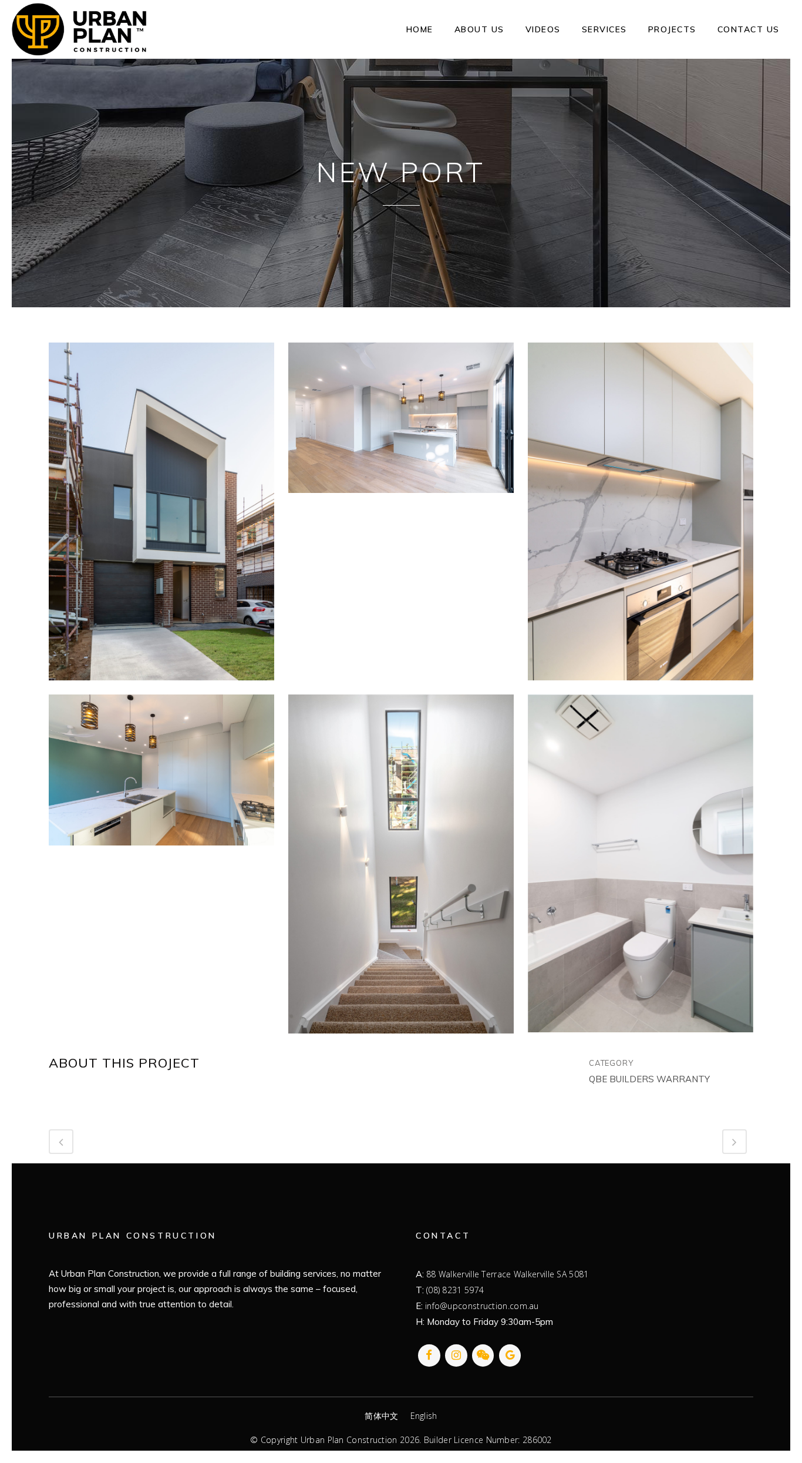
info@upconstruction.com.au (482, 1305)
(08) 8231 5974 (455, 1290)
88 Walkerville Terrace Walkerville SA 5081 (507, 1274)
